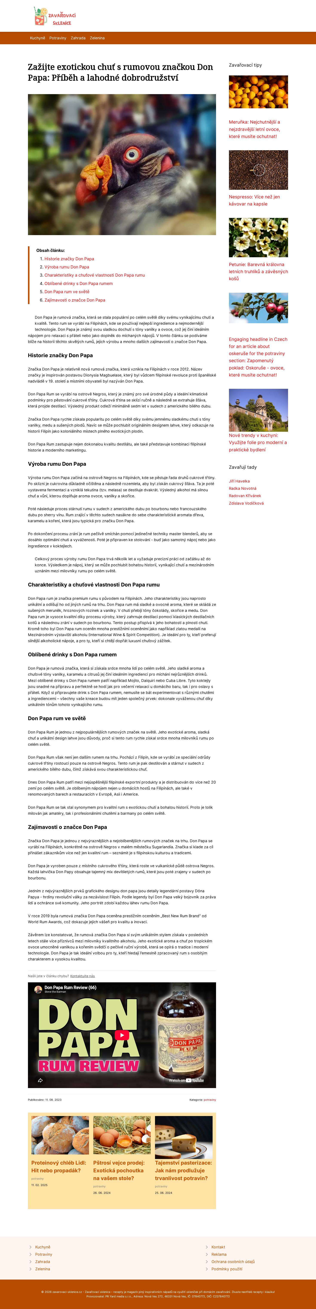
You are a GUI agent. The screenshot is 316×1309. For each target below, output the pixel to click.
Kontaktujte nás (82, 976)
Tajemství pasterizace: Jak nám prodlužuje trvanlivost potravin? (183, 1170)
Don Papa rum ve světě (66, 291)
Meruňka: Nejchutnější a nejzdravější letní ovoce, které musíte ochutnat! (254, 129)
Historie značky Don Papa (69, 258)
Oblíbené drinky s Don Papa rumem (78, 283)
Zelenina (97, 38)
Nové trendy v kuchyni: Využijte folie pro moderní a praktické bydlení (258, 442)
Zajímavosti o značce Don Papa (74, 300)
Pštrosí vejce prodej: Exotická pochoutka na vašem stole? (119, 1170)
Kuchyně (37, 38)
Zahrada (78, 38)
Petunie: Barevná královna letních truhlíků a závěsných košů (258, 272)
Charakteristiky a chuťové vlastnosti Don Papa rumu (94, 275)
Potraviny (57, 38)
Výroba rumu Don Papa (66, 266)
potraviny (210, 1099)
